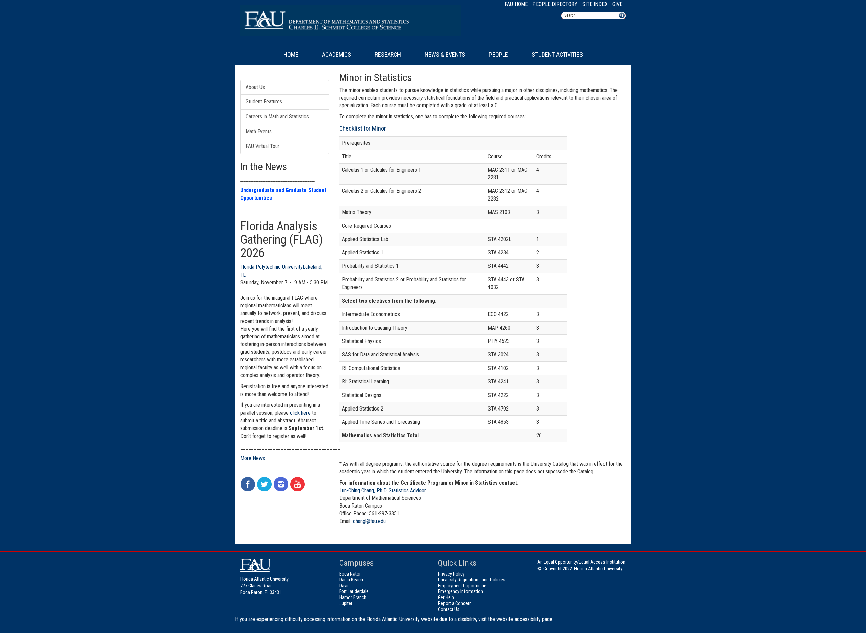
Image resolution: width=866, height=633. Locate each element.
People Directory (554, 4)
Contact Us (448, 609)
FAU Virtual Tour (262, 146)
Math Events (259, 131)
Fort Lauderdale (354, 591)
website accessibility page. (524, 619)
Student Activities (557, 54)
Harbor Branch (352, 597)
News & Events (445, 54)
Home (290, 54)
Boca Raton (350, 574)
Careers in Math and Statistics (277, 116)
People (498, 54)
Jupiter (345, 603)
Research (388, 54)
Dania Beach (351, 579)
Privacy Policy (451, 574)
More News (252, 458)
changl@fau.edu (369, 521)
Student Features (264, 101)
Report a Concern (455, 603)
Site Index (595, 4)
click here (300, 412)
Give (617, 4)
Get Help (446, 597)
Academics (336, 54)
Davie (344, 585)
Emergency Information (460, 591)
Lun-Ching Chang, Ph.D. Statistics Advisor (382, 490)
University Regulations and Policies (471, 579)
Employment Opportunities (463, 585)
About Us (255, 87)
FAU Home (516, 4)
